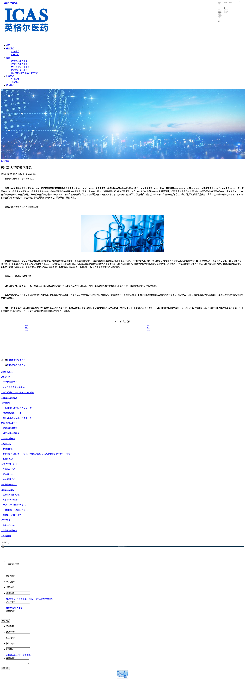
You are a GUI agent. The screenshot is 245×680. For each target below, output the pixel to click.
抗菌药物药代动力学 (16, 365)
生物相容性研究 (9, 530)
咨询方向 (10, 602)
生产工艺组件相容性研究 (13, 505)
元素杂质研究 (8, 438)
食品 (8, 599)
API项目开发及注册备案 (13, 387)
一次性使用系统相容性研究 (14, 510)
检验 (20, 608)
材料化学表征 (8, 525)
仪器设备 (15, 55)
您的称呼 (10, 576)
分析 (16, 608)
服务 (8, 58)
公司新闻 (15, 82)
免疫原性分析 (8, 479)
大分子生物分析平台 (20, 67)
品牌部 (15, 655)
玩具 (16, 599)
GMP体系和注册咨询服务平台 (24, 73)
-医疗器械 (5, 520)
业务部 (21, 655)
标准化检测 (7, 459)
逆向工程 (6, 444)
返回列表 (5, 161)
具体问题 (10, 611)
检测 (8, 608)
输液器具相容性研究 (11, 515)
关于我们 (10, 48)
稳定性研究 (7, 449)
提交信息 (5, 621)
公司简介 (15, 51)
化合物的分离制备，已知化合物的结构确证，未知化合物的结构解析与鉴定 (35, 454)
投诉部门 (10, 649)
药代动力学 (7, 474)
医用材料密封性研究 (11, 495)
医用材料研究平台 (19, 70)
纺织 (12, 599)
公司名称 (10, 587)
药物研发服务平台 (19, 61)
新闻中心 (10, 76)
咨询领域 (10, 593)
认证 (12, 608)
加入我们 (10, 85)
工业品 (42, 599)
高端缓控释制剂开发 (11, 413)
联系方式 (10, 582)
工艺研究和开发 (9, 382)
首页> (6, 3)
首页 (8, 45)
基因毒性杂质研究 (10, 433)
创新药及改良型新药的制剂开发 (16, 418)
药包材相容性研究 (10, 500)
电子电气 (35, 599)
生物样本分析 (8, 469)
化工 (24, 599)
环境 (29, 599)
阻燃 (47, 599)
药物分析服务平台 (19, 64)
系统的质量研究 (9, 428)
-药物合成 (5, 377)
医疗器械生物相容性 (16, 360)
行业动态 (15, 79)
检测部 (27, 655)
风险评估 (6, 536)
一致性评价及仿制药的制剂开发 (16, 408)
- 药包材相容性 (7, 490)
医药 (51, 599)
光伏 (20, 599)
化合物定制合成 (9, 398)
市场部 (9, 655)
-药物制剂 (5, 403)
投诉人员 (10, 643)
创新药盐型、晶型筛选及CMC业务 (17, 392)
